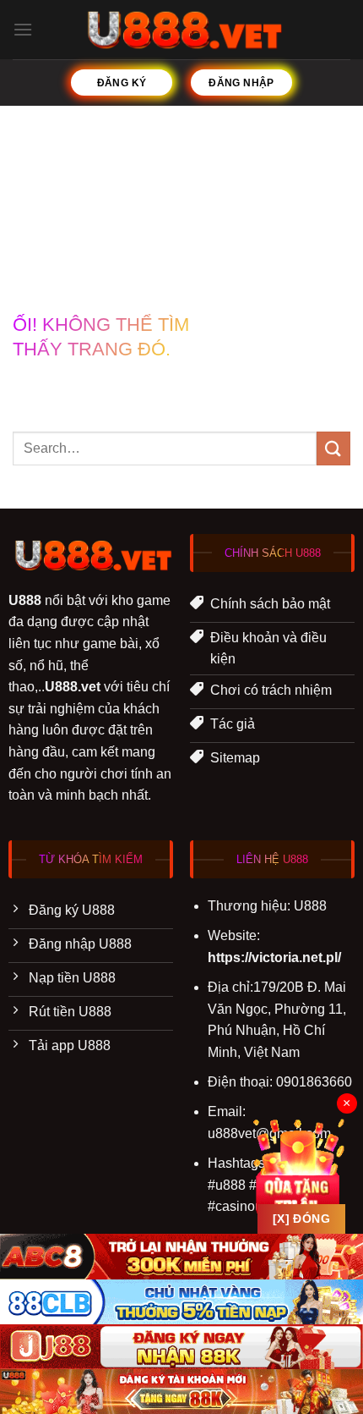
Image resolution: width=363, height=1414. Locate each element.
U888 (24, 600)
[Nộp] (333, 448)
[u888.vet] (181, 29)
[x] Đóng (301, 1218)
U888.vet (72, 686)
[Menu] (23, 29)
